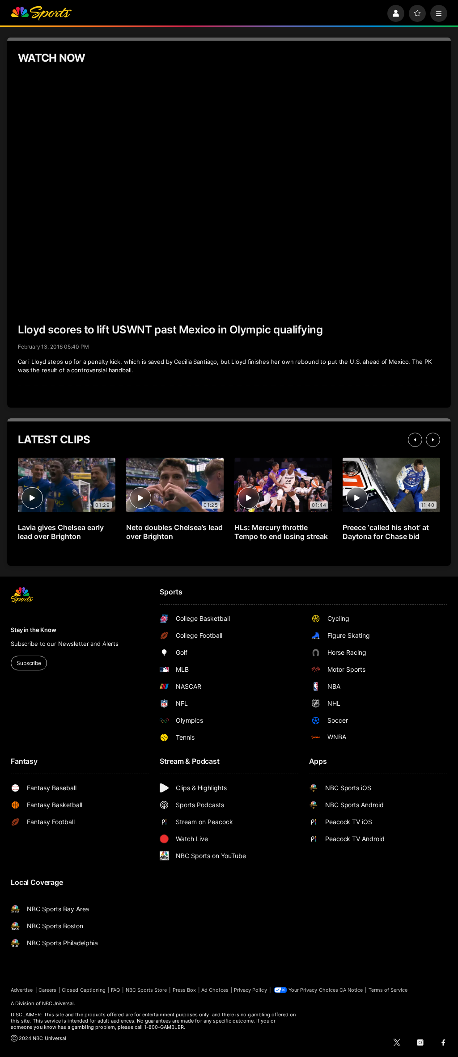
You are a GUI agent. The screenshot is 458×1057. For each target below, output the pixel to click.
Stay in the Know (33, 629)
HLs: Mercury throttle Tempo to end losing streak (281, 532)
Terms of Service (388, 990)
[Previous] (415, 440)
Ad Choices (215, 990)
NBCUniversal (58, 1003)
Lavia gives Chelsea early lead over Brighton (61, 532)
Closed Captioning (84, 990)
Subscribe (29, 663)
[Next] (433, 440)
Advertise (22, 990)
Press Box (184, 990)
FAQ (115, 990)
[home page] (41, 13)
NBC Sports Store (146, 990)
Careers (47, 990)
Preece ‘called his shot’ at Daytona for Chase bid (386, 532)
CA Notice (351, 990)
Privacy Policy (250, 990)
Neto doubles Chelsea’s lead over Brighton (174, 532)
